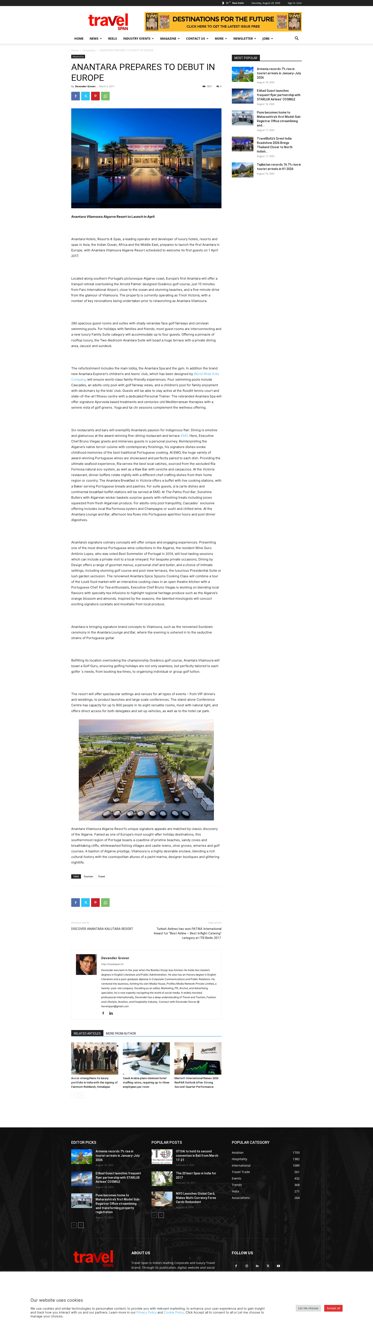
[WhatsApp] (105, 96)
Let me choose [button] (308, 1308)
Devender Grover (85, 86)
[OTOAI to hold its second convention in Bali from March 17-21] (162, 1156)
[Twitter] (85, 96)
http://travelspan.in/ (112, 964)
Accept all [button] (333, 1308)
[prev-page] (74, 1095)
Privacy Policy (146, 1312)
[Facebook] (75, 96)
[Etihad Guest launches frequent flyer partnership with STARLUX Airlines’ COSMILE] (242, 96)
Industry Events (136, 38)
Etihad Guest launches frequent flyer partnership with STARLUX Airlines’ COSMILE (278, 95)
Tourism (88, 876)
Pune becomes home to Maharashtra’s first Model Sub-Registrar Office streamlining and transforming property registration (118, 1204)
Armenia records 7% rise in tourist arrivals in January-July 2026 (279, 73)
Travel (101, 876)
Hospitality (89, 50)
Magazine (168, 38)
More (219, 38)
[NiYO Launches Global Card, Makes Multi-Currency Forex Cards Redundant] (162, 1199)
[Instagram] (246, 1266)
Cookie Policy (174, 1312)
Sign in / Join (295, 3)
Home (79, 38)
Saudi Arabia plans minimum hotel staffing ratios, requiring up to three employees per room (146, 1082)
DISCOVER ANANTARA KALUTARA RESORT (102, 929)
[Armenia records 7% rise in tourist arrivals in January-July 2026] (242, 74)
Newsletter (243, 38)
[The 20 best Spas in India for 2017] (162, 1178)
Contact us (195, 38)
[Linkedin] (112, 1013)
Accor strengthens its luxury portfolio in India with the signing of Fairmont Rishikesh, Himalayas (94, 1082)
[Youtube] (278, 1266)
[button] (296, 39)
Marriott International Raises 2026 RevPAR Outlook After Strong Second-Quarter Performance (196, 1082)
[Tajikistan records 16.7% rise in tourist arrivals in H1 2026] (242, 169)
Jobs (266, 38)
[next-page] (81, 1095)
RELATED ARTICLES (87, 1033)
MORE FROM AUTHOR (121, 1033)
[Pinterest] (95, 96)
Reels (112, 38)
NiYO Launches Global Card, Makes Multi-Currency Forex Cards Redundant (196, 1198)
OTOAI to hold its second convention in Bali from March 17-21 (197, 1155)
